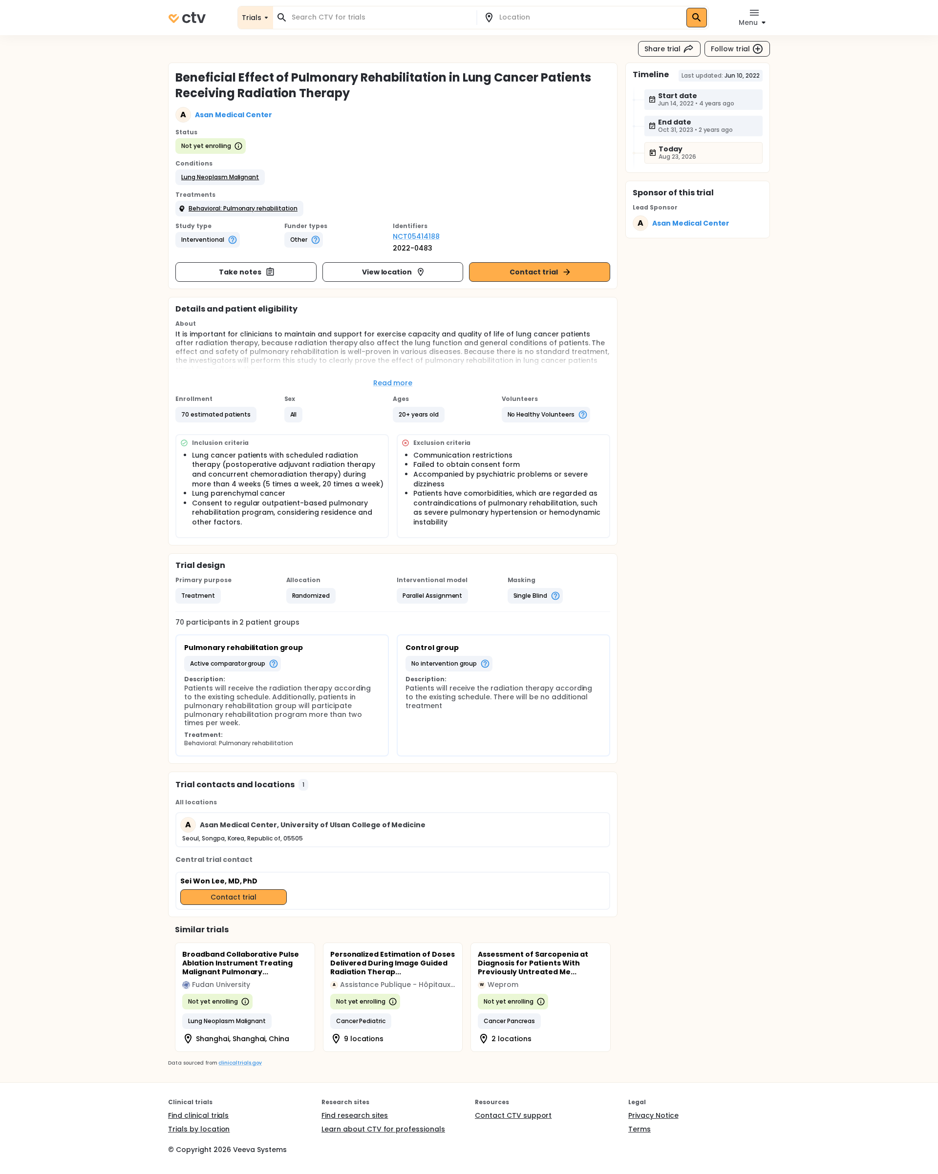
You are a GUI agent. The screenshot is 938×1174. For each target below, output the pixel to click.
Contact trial (534, 272)
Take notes (240, 272)
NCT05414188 (416, 236)
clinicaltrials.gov (239, 1063)
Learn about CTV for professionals (383, 1129)
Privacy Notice (653, 1115)
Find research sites (354, 1115)
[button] (220, 177)
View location (387, 272)
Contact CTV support (513, 1115)
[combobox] (380, 17)
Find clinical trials (198, 1115)
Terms (639, 1129)
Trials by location (199, 1129)
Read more (393, 382)
